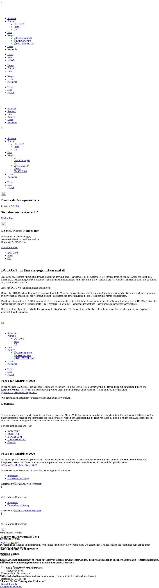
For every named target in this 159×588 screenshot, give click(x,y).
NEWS (11, 60)
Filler (16, 26)
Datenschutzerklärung (18, 478)
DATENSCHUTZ (16, 439)
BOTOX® (19, 24)
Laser (10, 46)
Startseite (11, 18)
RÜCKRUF (13, 434)
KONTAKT (13, 431)
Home (10, 65)
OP (15, 29)
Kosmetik (12, 49)
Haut (9, 32)
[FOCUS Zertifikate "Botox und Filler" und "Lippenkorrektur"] (19, 392)
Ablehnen (17, 586)
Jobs (9, 57)
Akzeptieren (6, 586)
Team (10, 54)
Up (2, 322)
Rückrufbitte (7, 218)
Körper (10, 35)
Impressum (12, 475)
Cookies (11, 442)
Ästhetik (11, 21)
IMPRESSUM (14, 436)
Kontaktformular (9, 247)
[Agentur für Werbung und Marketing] (27, 483)
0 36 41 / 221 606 (10, 206)
